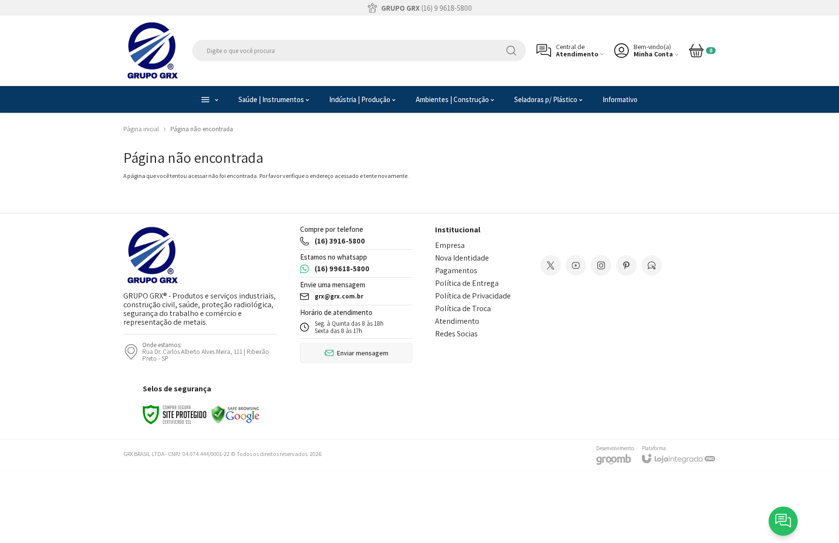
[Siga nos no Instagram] (601, 265)
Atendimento (457, 321)
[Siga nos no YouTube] (576, 265)
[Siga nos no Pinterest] (626, 265)
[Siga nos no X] (550, 265)
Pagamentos (456, 270)
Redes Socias (456, 334)
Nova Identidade (462, 258)
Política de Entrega (467, 283)
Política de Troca (463, 308)
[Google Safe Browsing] (235, 414)
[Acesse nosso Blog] (651, 265)
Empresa (450, 245)
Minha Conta (653, 54)
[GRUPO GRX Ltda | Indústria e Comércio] (152, 50)
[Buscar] (511, 50)
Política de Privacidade (473, 296)
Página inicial (141, 129)
